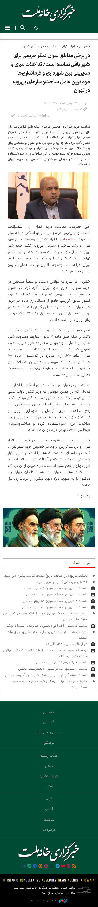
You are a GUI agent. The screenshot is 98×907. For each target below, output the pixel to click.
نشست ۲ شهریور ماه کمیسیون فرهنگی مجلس (56, 588)
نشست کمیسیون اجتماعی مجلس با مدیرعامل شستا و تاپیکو (47, 625)
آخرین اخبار (82, 563)
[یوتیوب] (63, 866)
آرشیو (49, 809)
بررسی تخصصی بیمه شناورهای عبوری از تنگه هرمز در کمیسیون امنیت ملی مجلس (45, 616)
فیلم (49, 799)
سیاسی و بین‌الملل (49, 732)
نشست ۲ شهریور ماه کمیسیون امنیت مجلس (57, 594)
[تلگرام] (57, 866)
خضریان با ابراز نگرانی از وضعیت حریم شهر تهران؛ (56, 46)
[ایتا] (40, 866)
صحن (49, 765)
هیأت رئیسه (49, 755)
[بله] (29, 866)
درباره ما (49, 829)
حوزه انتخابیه (49, 775)
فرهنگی (49, 742)
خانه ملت (49, 13)
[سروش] (35, 866)
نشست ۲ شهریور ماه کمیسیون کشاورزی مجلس (55, 600)
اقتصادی (49, 722)
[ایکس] (52, 866)
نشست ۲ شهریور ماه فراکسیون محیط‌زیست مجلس (53, 668)
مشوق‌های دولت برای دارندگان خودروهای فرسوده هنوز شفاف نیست (50, 684)
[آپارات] (68, 866)
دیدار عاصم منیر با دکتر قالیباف (67, 643)
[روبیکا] (23, 866)
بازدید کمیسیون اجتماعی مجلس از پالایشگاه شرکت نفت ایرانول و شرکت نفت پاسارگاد (45, 653)
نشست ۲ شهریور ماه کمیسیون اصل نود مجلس (55, 607)
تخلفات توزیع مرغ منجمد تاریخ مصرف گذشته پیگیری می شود (46, 575)
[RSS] (74, 866)
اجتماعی (49, 712)
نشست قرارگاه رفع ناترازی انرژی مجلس (62, 662)
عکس (49, 786)
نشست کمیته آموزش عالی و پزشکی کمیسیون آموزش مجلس (46, 675)
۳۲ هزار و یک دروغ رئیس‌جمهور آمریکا (62, 581)
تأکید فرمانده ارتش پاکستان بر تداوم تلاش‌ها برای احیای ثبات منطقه (47, 634)
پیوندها (49, 819)
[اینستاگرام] (46, 866)
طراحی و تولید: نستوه (44, 900)
